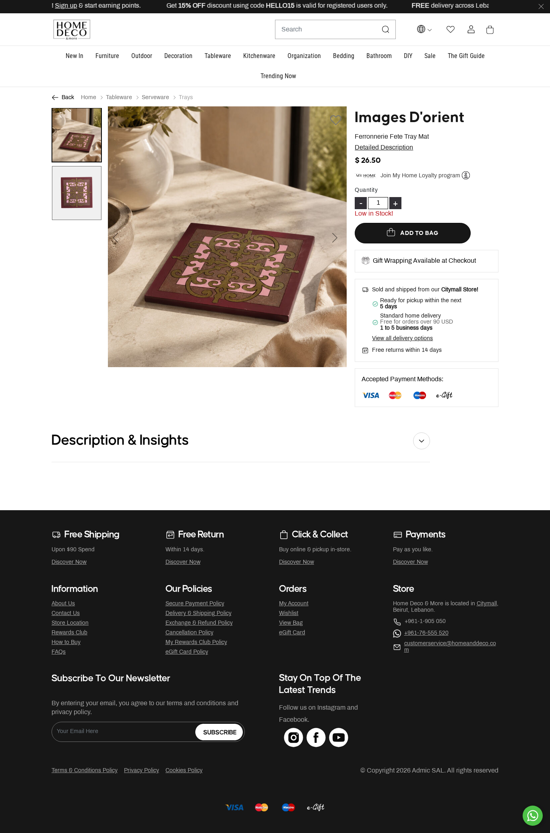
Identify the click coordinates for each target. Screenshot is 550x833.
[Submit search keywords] (385, 29)
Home (88, 97)
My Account (293, 604)
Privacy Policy (141, 770)
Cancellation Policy (189, 633)
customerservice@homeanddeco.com (450, 647)
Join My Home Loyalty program (420, 176)
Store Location (70, 623)
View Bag (291, 623)
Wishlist (288, 613)
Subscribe (220, 732)
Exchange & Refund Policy (199, 623)
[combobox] (335, 29)
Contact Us (66, 613)
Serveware (155, 97)
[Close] (541, 7)
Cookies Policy (184, 770)
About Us (63, 604)
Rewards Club (69, 633)
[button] (74, 56)
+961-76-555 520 (426, 633)
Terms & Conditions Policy (85, 770)
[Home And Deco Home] (71, 30)
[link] (278, 76)
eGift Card (292, 633)
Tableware (119, 97)
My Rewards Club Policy (196, 642)
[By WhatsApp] (533, 816)
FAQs (59, 652)
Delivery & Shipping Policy (198, 613)
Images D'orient (410, 117)
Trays (186, 97)
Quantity (366, 190)
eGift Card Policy (186, 652)
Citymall (487, 604)
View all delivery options (402, 338)
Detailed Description (384, 148)
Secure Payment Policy (194, 604)
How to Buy (66, 642)
